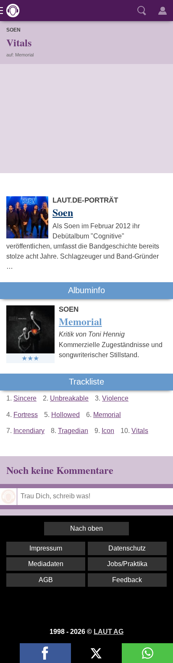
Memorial (107, 414)
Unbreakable (69, 398)
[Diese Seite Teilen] (45, 653)
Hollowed (65, 414)
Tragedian (73, 430)
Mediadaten (45, 563)
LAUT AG (108, 631)
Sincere (25, 398)
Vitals (139, 430)
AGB (46, 579)
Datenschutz (127, 548)
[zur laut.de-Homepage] (10, 10)
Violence (115, 398)
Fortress (25, 414)
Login (162, 10)
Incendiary (29, 430)
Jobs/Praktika (127, 563)
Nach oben (86, 528)
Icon (108, 430)
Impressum (45, 548)
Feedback (127, 579)
